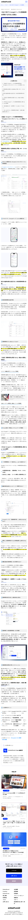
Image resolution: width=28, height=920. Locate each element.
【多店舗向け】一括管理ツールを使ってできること (13, 106)
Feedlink (5, 891)
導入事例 (5, 895)
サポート (16, 899)
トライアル (14, 870)
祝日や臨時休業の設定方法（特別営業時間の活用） (13, 94)
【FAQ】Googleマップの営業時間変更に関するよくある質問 (13, 102)
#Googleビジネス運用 (16, 737)
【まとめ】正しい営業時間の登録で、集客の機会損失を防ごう (13, 111)
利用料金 (5, 897)
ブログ (6, 5)
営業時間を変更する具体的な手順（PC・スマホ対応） (13, 90)
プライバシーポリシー (19, 895)
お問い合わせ (14, 875)
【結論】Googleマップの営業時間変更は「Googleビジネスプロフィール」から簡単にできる (13, 85)
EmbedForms (6, 893)
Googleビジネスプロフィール (9, 167)
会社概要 (16, 889)
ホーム (2, 5)
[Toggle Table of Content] (24, 81)
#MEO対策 (4, 739)
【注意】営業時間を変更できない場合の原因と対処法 (13, 98)
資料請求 (14, 881)
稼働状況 (16, 897)
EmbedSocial (6, 141)
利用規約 (16, 893)
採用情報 (16, 891)
